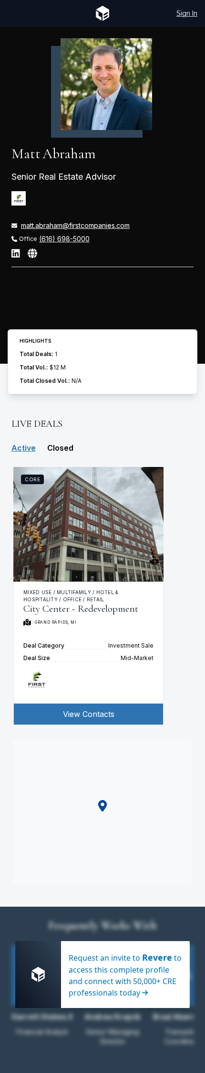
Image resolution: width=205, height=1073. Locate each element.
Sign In (186, 13)
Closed (60, 448)
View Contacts (88, 714)
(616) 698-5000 (64, 239)
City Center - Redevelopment (80, 609)
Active (23, 448)
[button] (102, 805)
